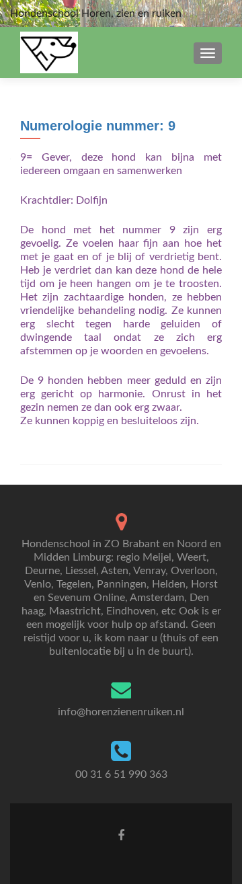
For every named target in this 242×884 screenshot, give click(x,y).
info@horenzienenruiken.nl (121, 712)
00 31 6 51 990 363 (121, 774)
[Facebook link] (121, 836)
